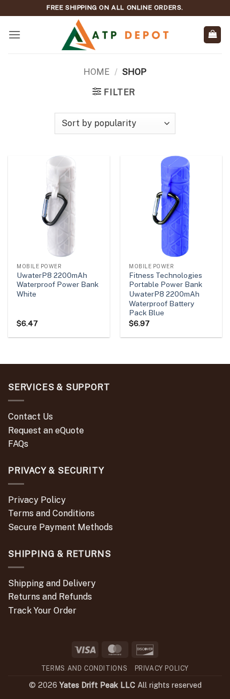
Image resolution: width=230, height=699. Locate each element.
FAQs (18, 444)
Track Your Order (42, 610)
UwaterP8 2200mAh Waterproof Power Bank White (57, 284)
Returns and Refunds (50, 597)
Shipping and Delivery (52, 583)
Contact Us (30, 416)
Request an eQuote (46, 430)
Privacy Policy (37, 500)
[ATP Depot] (115, 35)
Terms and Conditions (51, 513)
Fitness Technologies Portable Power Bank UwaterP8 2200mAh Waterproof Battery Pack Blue (165, 294)
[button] (14, 34)
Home (96, 72)
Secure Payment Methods (60, 527)
